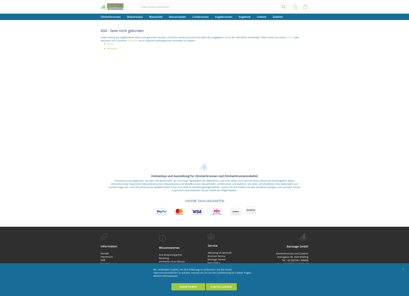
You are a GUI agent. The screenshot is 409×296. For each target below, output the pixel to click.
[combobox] (213, 6)
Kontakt (105, 253)
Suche (290, 37)
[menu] (204, 17)
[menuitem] (112, 17)
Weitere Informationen (165, 275)
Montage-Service (217, 259)
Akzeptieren (188, 286)
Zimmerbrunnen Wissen (172, 261)
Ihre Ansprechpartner (170, 254)
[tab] (124, 254)
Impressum (107, 256)
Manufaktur (214, 262)
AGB (103, 260)
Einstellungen (221, 286)
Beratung (164, 258)
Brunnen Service (216, 256)
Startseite (132, 40)
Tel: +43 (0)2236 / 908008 (295, 260)
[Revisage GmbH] (112, 6)
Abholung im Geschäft (220, 252)
